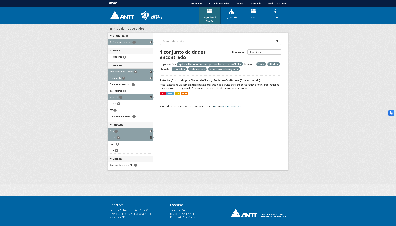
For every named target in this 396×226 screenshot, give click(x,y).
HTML (170, 93)
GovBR (113, 3)
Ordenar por (238, 51)
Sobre (275, 17)
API (215, 106)
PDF (163, 93)
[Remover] (240, 64)
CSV (177, 93)
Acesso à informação (219, 3)
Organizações (231, 17)
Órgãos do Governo (277, 3)
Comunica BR (196, 3)
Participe (240, 3)
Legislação (256, 3)
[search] (277, 41)
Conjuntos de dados (209, 18)
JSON (184, 93)
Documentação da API (232, 106)
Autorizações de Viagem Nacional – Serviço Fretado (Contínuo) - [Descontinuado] (210, 80)
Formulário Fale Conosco (184, 217)
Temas (253, 17)
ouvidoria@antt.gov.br (182, 213)
